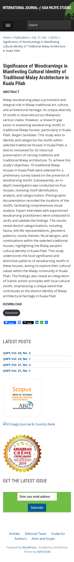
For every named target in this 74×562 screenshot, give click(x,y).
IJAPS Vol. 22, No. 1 (17, 359)
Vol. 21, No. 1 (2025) (45, 37)
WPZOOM (43, 552)
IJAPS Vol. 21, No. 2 (17, 365)
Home (7, 37)
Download (12, 313)
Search (66, 25)
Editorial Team (35, 534)
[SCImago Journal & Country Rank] (29, 424)
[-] (37, 8)
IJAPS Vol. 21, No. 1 (17, 371)
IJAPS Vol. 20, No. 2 (17, 353)
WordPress (29, 547)
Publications (21, 37)
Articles (14, 534)
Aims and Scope (43, 538)
